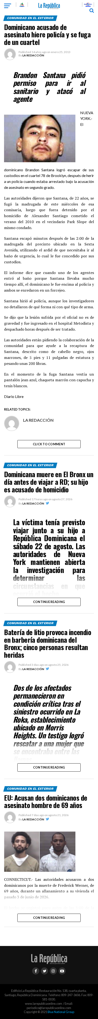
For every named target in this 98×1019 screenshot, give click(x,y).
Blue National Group (61, 1012)
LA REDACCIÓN (33, 55)
